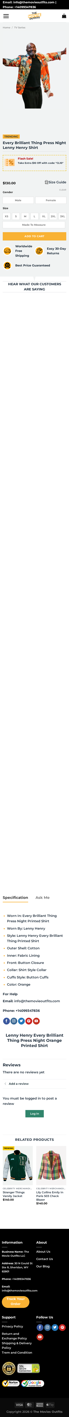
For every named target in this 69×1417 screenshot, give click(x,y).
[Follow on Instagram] (13, 1021)
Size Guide (57, 182)
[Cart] (64, 15)
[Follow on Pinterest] (28, 1021)
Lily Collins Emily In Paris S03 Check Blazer (49, 1196)
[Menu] (6, 16)
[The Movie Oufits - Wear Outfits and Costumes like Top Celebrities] (34, 15)
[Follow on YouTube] (36, 1021)
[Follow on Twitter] (21, 1021)
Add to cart (34, 236)
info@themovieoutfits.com (37, 1001)
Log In (34, 1113)
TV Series (19, 27)
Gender (8, 192)
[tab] (15, 898)
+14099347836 (28, 1011)
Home (6, 27)
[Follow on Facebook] (6, 1021)
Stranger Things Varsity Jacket (14, 1194)
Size (5, 208)
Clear (62, 190)
